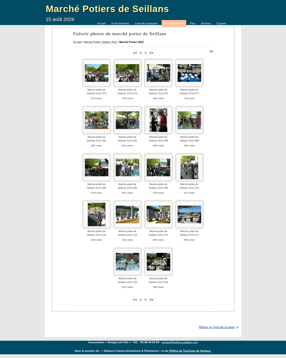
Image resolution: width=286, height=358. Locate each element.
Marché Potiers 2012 (131, 42)
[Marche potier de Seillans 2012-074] (127, 73)
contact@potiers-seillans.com (180, 342)
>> (151, 52)
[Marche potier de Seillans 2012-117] (189, 214)
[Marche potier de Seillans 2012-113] (127, 214)
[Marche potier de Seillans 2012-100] (189, 167)
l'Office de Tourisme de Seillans (190, 350)
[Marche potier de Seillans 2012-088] (158, 120)
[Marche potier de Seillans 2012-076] (158, 73)
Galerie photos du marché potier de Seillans (119, 33)
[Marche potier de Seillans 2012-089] (189, 120)
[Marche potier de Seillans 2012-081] (96, 120)
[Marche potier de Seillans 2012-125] (127, 261)
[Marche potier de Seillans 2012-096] (127, 167)
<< (135, 52)
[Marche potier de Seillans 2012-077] (189, 73)
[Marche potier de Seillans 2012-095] (96, 167)
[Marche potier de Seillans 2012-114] (158, 214)
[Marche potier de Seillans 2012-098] (158, 167)
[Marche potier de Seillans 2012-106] (96, 214)
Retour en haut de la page (217, 327)
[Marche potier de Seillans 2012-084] (127, 120)
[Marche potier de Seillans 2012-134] (158, 261)
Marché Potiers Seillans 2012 (100, 42)
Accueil (77, 42)
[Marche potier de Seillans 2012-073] (96, 73)
